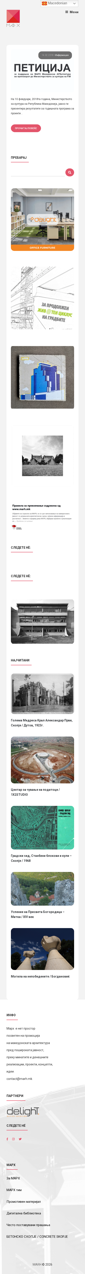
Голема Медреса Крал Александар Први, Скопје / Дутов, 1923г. (42, 723)
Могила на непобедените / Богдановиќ (40, 976)
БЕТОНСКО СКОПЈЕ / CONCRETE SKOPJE (37, 1237)
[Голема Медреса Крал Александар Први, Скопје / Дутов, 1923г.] (42, 693)
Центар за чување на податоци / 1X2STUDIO (35, 792)
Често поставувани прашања (28, 1225)
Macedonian (57, 3)
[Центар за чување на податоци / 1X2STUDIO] (42, 760)
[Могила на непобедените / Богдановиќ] (42, 949)
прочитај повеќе (26, 128)
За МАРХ (13, 1178)
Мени (74, 12)
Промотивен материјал (24, 1202)
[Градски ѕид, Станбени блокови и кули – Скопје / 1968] (42, 828)
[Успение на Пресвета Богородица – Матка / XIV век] (42, 889)
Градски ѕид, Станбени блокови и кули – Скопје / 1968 (41, 858)
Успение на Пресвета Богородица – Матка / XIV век (38, 914)
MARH (37, 1264)
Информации (62, 55)
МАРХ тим (14, 1190)
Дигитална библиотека (24, 1213)
